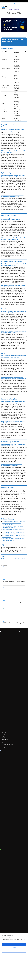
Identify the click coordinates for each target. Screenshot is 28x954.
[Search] (12, 3)
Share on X (5, 558)
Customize (14, 947)
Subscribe (16, 9)
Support (5, 747)
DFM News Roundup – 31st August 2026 (14, 581)
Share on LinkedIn (15, 558)
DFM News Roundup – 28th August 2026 (14, 602)
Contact (3, 742)
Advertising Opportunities (8, 744)
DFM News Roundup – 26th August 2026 (14, 623)
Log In (10, 9)
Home (3, 731)
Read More (14, 583)
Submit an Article (5, 741)
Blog (3, 736)
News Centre (4, 737)
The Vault (4, 734)
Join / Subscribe (5, 739)
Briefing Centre (5, 732)
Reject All (14, 951)
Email (23, 558)
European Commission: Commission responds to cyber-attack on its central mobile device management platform (13, 523)
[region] (14, 943)
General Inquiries (7, 746)
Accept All (14, 944)
